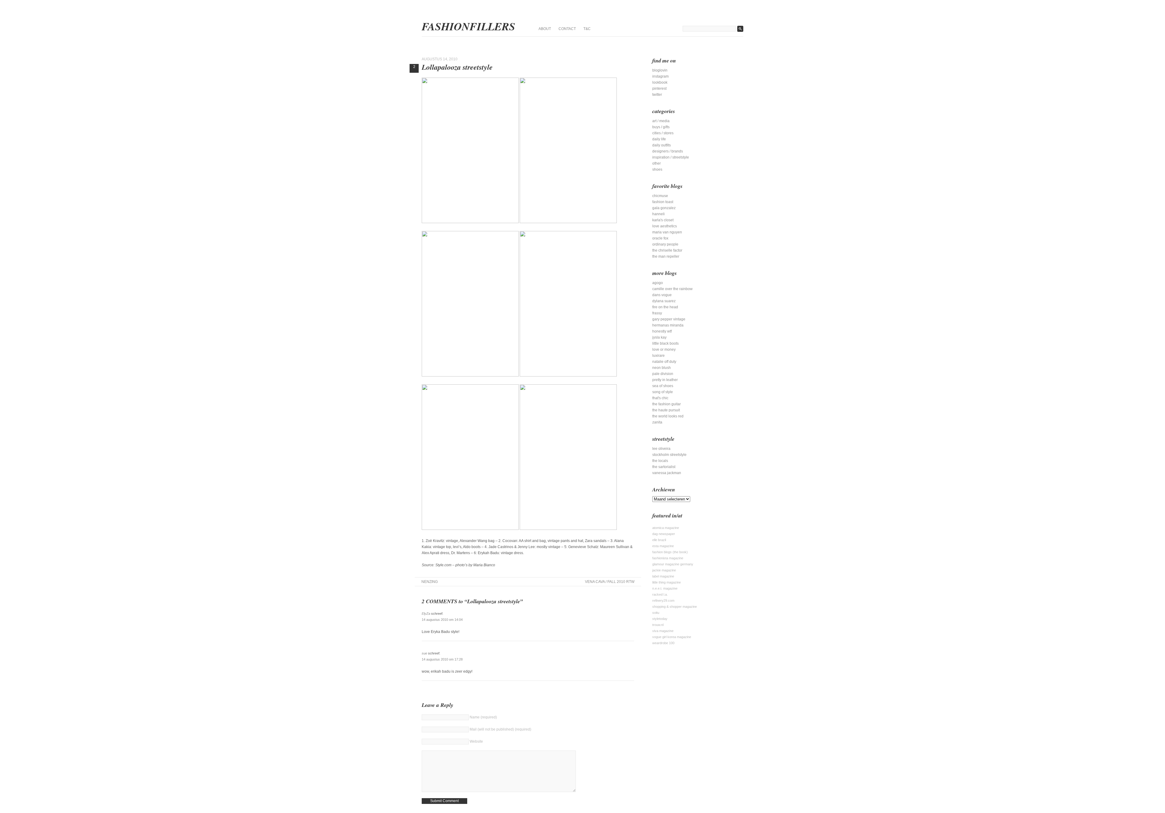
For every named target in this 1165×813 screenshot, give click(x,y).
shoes (657, 169)
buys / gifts (661, 127)
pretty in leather (665, 380)
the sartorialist (663, 467)
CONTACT (567, 29)
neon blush (661, 368)
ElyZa (426, 613)
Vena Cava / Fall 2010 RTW (609, 581)
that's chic (660, 398)
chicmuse (660, 196)
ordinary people (665, 244)
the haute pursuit (666, 410)
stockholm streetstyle (669, 455)
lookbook (659, 82)
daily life (659, 139)
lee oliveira (661, 449)
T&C (587, 29)
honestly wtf (662, 331)
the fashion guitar (666, 404)
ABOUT (545, 29)
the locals (660, 461)
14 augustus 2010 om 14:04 (442, 619)
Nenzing (429, 581)
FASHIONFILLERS (468, 26)
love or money (664, 349)
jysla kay (659, 337)
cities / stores (663, 133)
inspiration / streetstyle (670, 157)
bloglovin (659, 70)
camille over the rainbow (672, 289)
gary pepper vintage (668, 319)
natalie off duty (664, 362)
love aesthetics (664, 226)
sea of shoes (662, 386)
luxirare (658, 355)
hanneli (658, 214)
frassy (657, 313)
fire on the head (665, 307)
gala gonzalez (664, 208)
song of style (662, 392)
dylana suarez (664, 301)
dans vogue (662, 295)
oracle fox (660, 238)
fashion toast (662, 202)
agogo (657, 283)
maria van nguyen (667, 232)
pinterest (659, 88)
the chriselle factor (667, 250)
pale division (662, 374)
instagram (660, 76)
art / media (661, 121)
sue (424, 653)
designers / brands (667, 151)
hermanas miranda (668, 325)
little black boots (665, 343)
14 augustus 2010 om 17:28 (442, 659)
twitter (657, 94)
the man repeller (665, 256)
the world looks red (668, 416)
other (656, 163)
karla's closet (663, 220)
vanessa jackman (666, 473)
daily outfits (661, 145)
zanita (657, 422)
